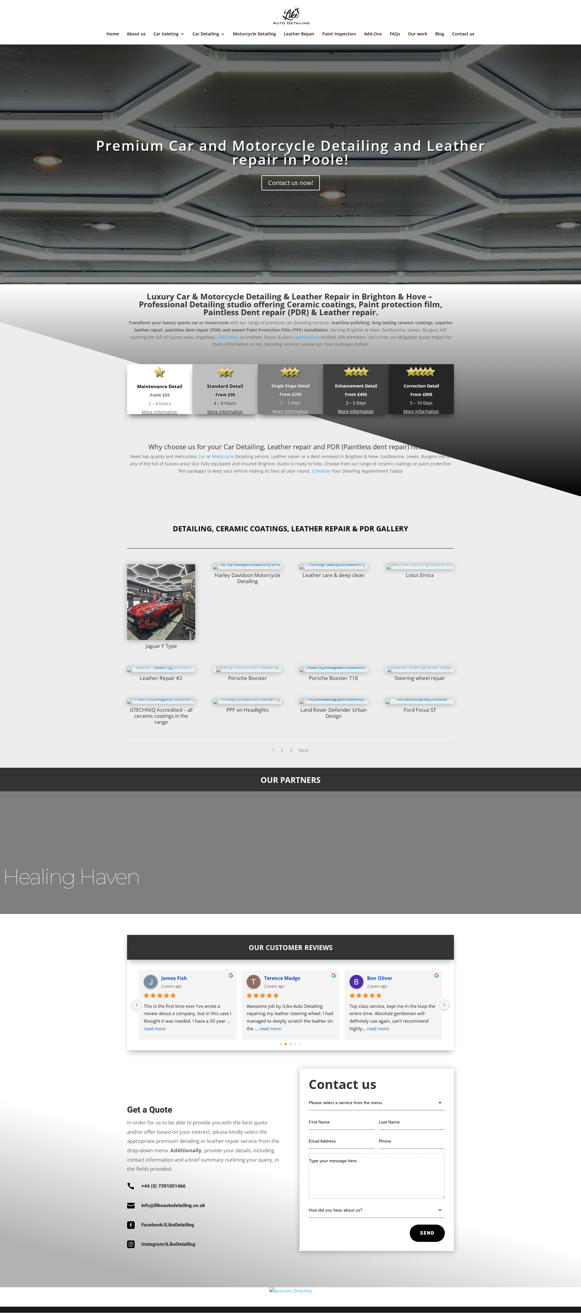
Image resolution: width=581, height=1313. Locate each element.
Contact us (463, 34)
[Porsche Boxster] (247, 667)
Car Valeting (166, 34)
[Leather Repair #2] (161, 667)
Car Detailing (205, 34)
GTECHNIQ (228, 337)
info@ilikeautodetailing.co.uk (173, 1205)
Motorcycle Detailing (254, 34)
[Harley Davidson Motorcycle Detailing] (247, 564)
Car (201, 456)
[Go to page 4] (300, 1044)
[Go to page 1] (286, 1044)
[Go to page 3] (295, 1044)
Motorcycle (223, 456)
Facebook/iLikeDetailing (167, 1225)
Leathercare (306, 337)
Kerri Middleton (386, 978)
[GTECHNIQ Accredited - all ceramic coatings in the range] (161, 699)
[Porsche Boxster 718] (334, 667)
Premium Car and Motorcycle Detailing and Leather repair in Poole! (290, 152)
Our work (417, 34)
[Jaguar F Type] (161, 638)
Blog (439, 34)
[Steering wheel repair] (419, 667)
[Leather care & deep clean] (334, 564)
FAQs (395, 34)
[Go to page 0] (281, 1044)
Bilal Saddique (281, 978)
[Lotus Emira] (419, 564)
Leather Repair (299, 34)
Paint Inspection (339, 34)
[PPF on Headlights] (247, 699)
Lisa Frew (172, 978)
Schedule (321, 471)
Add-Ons (373, 34)
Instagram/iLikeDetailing (168, 1244)
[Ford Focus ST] (420, 699)
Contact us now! (290, 183)
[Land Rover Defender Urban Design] (334, 699)
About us (136, 34)
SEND (427, 1233)
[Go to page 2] (290, 1044)
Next (303, 750)
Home (113, 34)
